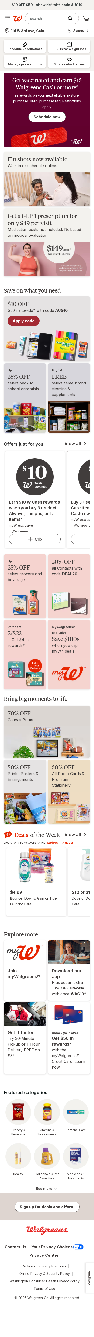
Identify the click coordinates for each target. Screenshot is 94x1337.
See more (44, 1188)
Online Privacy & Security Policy (44, 1274)
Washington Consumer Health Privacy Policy (44, 1281)
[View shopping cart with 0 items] (85, 18)
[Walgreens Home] (17, 18)
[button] (78, 30)
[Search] (73, 18)
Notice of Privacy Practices (44, 1266)
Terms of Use (44, 1288)
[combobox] (46, 18)
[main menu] (7, 18)
